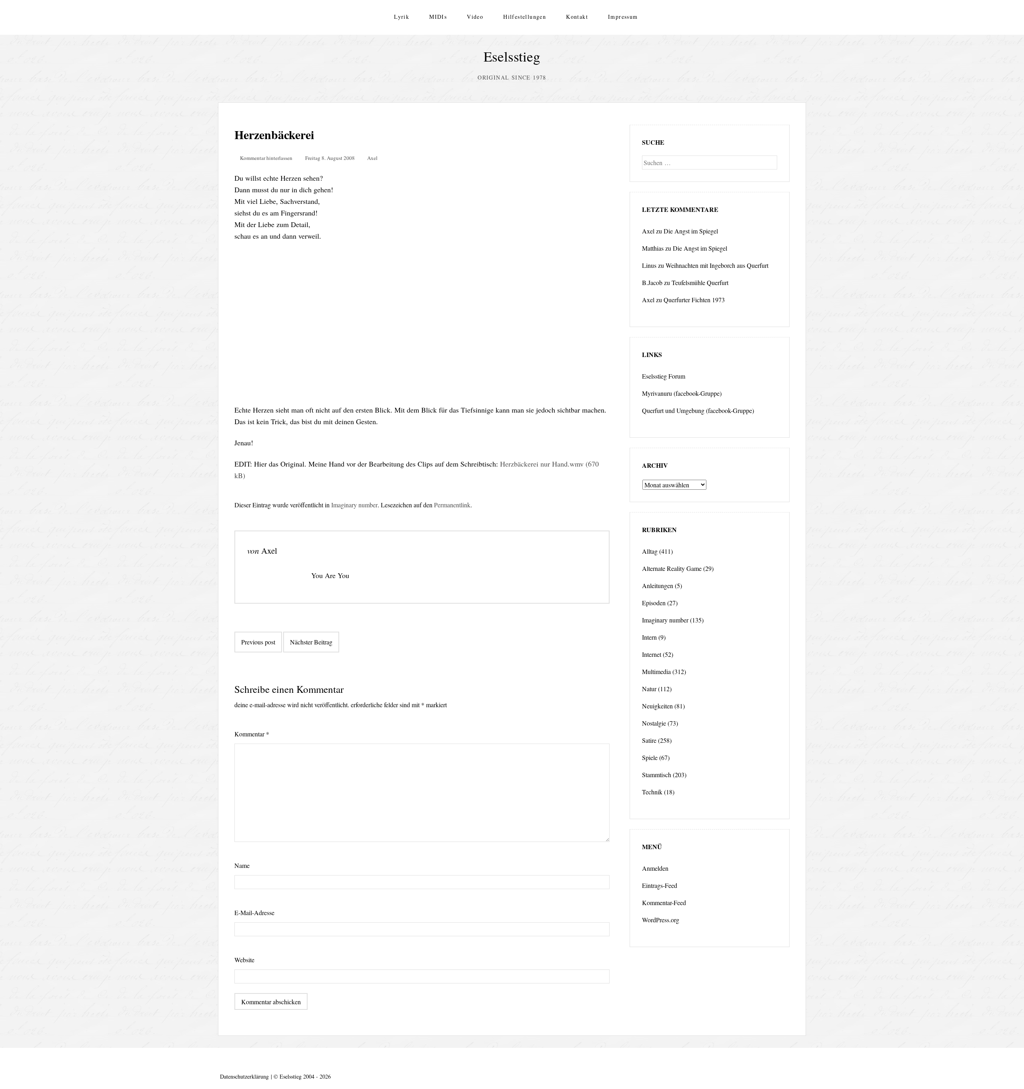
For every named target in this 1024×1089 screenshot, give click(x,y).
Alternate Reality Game (672, 568)
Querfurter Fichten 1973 (694, 299)
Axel (372, 158)
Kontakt (577, 16)
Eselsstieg (512, 56)
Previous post (258, 642)
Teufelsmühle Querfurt (700, 282)
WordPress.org (660, 919)
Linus (649, 265)
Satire (649, 740)
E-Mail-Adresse (254, 912)
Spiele (650, 757)
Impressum (623, 16)
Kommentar (251, 734)
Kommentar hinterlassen (266, 158)
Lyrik (401, 16)
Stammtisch (656, 774)
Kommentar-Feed (664, 902)
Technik (652, 792)
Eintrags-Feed (659, 885)
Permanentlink (452, 505)
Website (244, 959)
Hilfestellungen (524, 16)
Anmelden (655, 868)
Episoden (654, 602)
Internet (651, 654)
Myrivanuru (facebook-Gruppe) (682, 393)
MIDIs (438, 16)
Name (242, 865)
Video (475, 16)
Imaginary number (354, 505)
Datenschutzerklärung (244, 1076)
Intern (649, 637)
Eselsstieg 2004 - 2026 (305, 1076)
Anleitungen (657, 585)
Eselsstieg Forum (663, 376)
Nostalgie (654, 723)
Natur (649, 688)
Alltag (650, 551)
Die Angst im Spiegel (691, 231)
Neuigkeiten (657, 706)
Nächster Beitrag (311, 642)
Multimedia (656, 671)
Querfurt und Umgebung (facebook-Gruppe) (698, 410)
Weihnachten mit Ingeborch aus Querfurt (717, 265)
